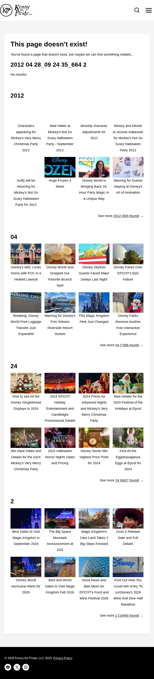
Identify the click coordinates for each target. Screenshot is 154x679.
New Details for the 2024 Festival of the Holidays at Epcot (128, 402)
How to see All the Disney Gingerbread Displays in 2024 (26, 402)
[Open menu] (148, 10)
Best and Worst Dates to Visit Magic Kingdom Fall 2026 (60, 586)
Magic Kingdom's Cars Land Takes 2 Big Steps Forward (94, 538)
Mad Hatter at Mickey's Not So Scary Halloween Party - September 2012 (60, 138)
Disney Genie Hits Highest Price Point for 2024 (94, 457)
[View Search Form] (137, 10)
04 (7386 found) (127, 345)
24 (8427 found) (127, 480)
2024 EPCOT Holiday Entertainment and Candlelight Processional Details (60, 409)
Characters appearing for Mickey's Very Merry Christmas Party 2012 (26, 138)
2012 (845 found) (126, 216)
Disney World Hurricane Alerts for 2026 (25, 586)
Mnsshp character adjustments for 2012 (94, 132)
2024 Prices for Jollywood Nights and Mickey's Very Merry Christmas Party (94, 409)
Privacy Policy (62, 658)
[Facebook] (8, 667)
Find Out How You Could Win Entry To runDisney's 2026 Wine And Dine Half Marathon (128, 592)
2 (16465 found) (127, 615)
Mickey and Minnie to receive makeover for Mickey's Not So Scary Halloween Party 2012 (128, 138)
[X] (17, 667)
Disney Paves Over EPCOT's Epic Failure (128, 273)
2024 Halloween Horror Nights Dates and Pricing (60, 457)
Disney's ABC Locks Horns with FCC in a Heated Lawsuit (26, 273)
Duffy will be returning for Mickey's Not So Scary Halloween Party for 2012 (26, 193)
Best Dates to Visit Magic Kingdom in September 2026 (26, 538)
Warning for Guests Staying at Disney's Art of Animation (128, 187)
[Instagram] (25, 667)
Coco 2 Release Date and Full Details (128, 538)
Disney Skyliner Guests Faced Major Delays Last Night (94, 273)
